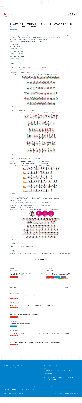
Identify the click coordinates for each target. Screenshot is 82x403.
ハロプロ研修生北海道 (48, 373)
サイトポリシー (21, 389)
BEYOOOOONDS (47, 372)
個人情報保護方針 (14, 389)
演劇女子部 (21, 393)
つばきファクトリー (72, 370)
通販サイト (60, 377)
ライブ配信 (22, 386)
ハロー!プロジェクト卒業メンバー (50, 379)
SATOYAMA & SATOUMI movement (10, 393)
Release (64, 366)
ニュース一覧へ (41, 274)
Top (45, 366)
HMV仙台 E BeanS (14, 58)
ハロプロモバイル (31, 386)
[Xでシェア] (68, 14)
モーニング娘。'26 (48, 370)
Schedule (43, 6)
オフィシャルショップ (13, 386)
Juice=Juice (63, 370)
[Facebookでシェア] (70, 14)
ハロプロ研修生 (74, 372)
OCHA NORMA (56, 372)
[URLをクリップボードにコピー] (75, 14)
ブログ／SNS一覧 (69, 377)
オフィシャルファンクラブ (49, 377)
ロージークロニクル (65, 372)
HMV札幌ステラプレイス (16, 53)
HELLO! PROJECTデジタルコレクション (44, 386)
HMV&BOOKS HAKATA (15, 48)
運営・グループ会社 (29, 389)
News (38, 6)
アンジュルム (56, 370)
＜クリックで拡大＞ (15, 106)
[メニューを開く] (79, 2)
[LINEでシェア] (72, 14)
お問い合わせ (6, 389)
